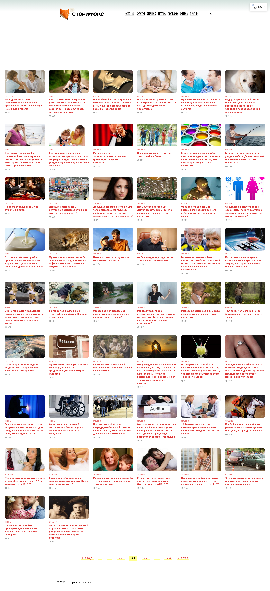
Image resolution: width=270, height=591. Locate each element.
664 (168, 558)
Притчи (194, 14)
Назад (87, 558)
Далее (183, 558)
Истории (129, 14)
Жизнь (184, 14)
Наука (162, 14)
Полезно (173, 14)
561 (146, 558)
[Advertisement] (135, 49)
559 (121, 558)
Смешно (151, 14)
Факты (141, 14)
